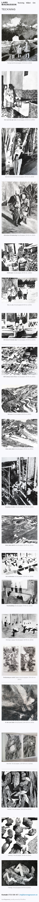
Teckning (21, 3)
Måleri (28, 3)
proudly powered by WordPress (18, 899)
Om (34, 3)
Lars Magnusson (9, 3)
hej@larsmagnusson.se (28, 895)
